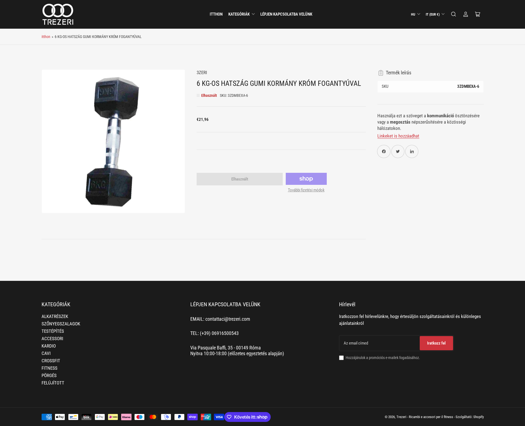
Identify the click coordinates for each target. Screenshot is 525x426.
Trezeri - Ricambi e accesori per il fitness (424, 417)
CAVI (46, 353)
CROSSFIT (51, 360)
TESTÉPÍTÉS (53, 331)
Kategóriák (239, 14)
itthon (216, 14)
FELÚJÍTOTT (53, 383)
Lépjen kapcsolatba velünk (286, 14)
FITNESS (49, 368)
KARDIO (49, 346)
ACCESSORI (52, 338)
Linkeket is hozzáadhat (398, 136)
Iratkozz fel (436, 343)
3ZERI (202, 72)
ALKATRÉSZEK (55, 316)
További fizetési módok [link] (306, 190)
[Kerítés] (454, 14)
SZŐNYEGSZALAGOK (61, 323)
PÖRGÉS (49, 375)
